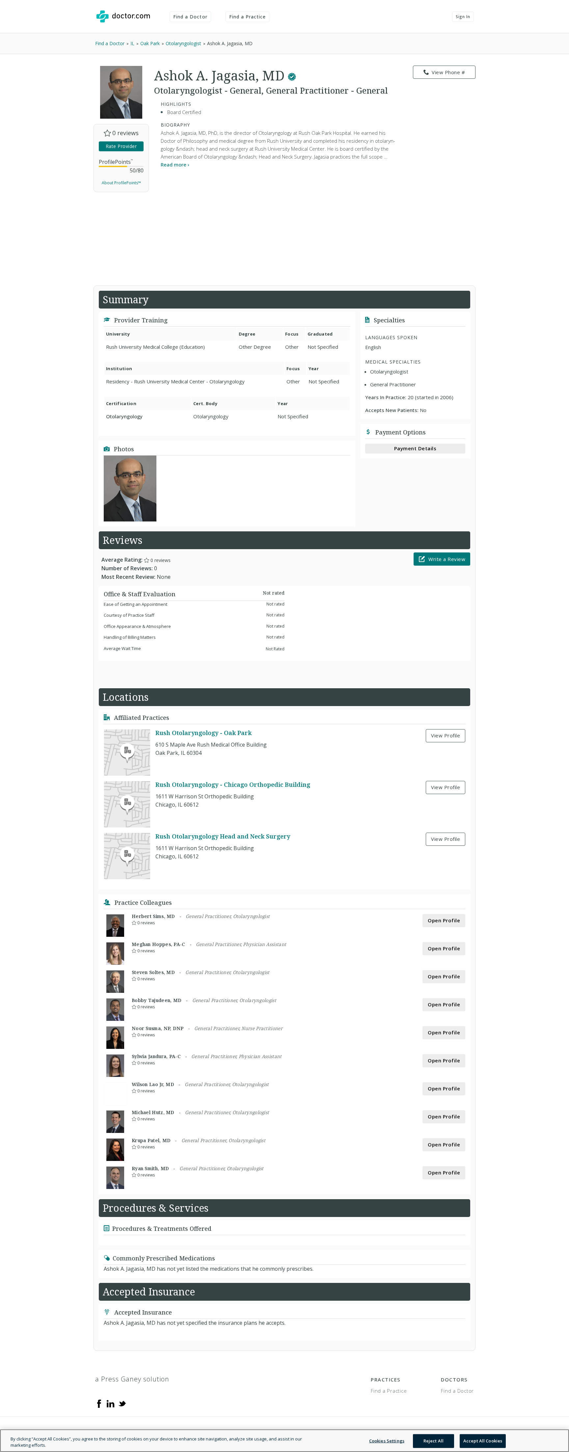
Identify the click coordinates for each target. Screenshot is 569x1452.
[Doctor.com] (123, 16)
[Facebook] (99, 1403)
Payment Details (415, 448)
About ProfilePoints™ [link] (121, 183)
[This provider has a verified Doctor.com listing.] (292, 75)
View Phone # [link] (448, 72)
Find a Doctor (190, 17)
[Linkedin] (111, 1403)
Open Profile (444, 920)
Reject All (433, 1441)
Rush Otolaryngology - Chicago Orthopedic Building (232, 784)
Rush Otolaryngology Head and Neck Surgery (222, 836)
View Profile (445, 735)
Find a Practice (247, 17)
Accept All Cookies (482, 1441)
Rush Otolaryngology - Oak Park (203, 733)
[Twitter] (122, 1403)
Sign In (463, 16)
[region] (284, 1440)
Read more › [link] (175, 164)
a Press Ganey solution (132, 1379)
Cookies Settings (386, 1441)
